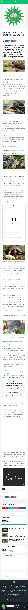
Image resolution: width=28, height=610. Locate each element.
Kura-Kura (13, 490)
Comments (6, 576)
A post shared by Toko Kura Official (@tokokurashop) (14, 237)
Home (3, 30)
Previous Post (5, 501)
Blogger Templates (20, 605)
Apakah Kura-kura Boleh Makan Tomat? (16, 150)
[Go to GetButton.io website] (3, 608)
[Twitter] (9, 41)
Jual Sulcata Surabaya (6, 490)
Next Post (24, 501)
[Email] (14, 41)
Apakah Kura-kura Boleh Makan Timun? (16, 315)
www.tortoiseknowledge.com (10, 348)
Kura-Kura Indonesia (20, 490)
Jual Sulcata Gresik (10, 30)
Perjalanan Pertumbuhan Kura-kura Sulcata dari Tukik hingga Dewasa (16, 540)
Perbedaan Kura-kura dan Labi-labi (16, 528)
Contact (18, 607)
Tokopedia (14, 375)
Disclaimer (23, 607)
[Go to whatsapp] (3, 606)
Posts (5, 575)
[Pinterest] (12, 41)
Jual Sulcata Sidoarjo (17, 489)
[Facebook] (6, 41)
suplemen (10, 371)
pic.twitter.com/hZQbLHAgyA (15, 394)
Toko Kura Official (14, 2)
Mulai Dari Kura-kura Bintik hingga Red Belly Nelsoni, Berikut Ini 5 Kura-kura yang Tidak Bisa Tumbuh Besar (17, 535)
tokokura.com (16, 403)
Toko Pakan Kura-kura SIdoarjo (8, 492)
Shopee (8, 375)
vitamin (14, 371)
